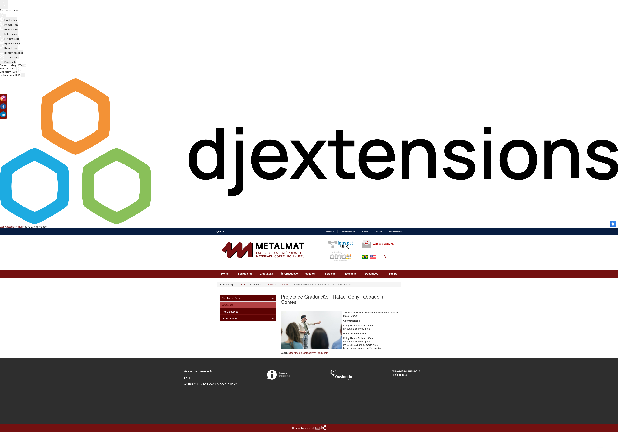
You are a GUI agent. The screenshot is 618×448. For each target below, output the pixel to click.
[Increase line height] (20, 71)
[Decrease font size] (16, 68)
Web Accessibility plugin (12, 227)
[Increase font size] (18, 68)
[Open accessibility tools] (4, 4)
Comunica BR (330, 232)
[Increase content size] (25, 65)
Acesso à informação (348, 232)
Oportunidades (229, 318)
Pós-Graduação (288, 273)
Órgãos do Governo (395, 232)
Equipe (393, 273)
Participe (365, 232)
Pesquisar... (365, 264)
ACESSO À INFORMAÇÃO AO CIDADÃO (210, 384)
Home (225, 273)
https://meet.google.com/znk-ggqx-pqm (308, 352)
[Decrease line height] (18, 71)
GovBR (220, 231)
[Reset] (1, 15)
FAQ (187, 378)
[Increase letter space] (24, 75)
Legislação (378, 232)
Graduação (266, 273)
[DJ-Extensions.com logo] (309, 223)
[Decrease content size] (23, 65)
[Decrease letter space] (22, 75)
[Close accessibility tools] (4, 15)
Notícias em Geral (231, 298)
